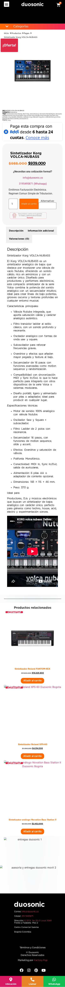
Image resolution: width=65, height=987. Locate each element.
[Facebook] (21, 970)
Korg (14, 115)
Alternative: (47, 201)
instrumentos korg (34, 113)
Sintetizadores (13, 112)
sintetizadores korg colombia (52, 117)
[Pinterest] (36, 970)
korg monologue (44, 115)
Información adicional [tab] (41, 231)
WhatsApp (54, 984)
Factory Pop (40, 960)
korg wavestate (12, 117)
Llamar (32, 984)
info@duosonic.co (33, 177)
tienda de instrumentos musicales (10, 118)
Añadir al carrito (29, 204)
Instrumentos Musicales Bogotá (47, 113)
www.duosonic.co (23, 118)
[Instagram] (29, 970)
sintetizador (20, 117)
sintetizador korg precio (39, 117)
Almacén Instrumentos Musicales (14, 113)
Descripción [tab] (16, 231)
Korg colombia (27, 115)
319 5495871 (27, 916)
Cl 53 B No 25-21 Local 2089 (38, 921)
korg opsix (52, 115)
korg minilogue (35, 115)
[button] (6, 4)
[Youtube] (43, 970)
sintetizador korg (27, 117)
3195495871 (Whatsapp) (33, 183)
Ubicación (10, 984)
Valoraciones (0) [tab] (19, 239)
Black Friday (26, 113)
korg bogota (19, 115)
